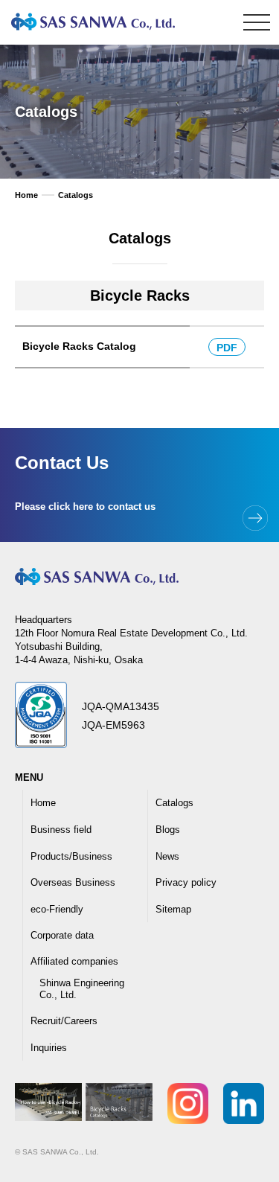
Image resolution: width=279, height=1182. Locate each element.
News (167, 856)
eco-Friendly (57, 909)
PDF (227, 348)
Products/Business (71, 856)
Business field (61, 829)
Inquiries (49, 1047)
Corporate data (62, 935)
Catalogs (174, 802)
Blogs (167, 829)
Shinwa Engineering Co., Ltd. (81, 988)
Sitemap (173, 909)
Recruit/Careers (64, 1020)
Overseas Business (73, 882)
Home (43, 802)
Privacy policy (186, 882)
